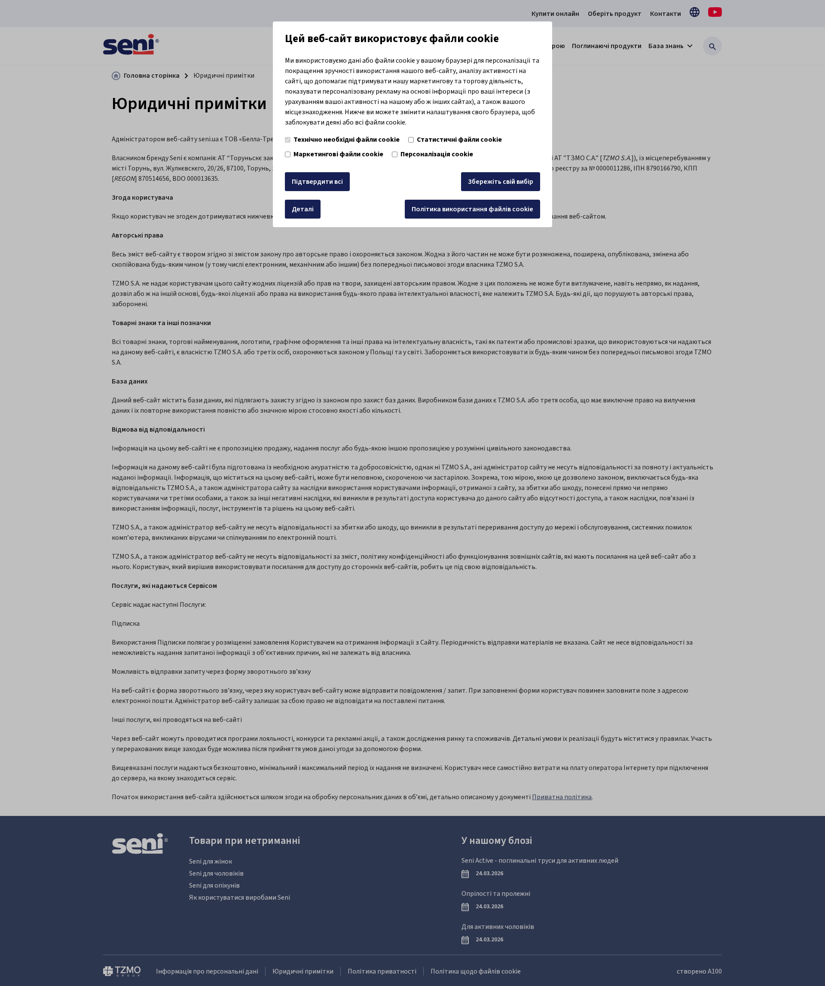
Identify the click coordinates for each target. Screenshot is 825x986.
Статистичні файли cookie (459, 139)
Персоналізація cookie (436, 154)
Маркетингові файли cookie (338, 154)
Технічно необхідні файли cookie (346, 139)
